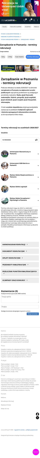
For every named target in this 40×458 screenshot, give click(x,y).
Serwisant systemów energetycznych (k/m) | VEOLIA (16, 351)
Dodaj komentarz (33, 314)
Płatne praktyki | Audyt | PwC (9, 364)
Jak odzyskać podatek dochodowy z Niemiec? (14, 336)
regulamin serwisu (25, 311)
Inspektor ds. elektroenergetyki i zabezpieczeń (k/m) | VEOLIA (19, 353)
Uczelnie (27, 27)
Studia (4, 27)
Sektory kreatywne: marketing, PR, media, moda (15, 340)
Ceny (3, 57)
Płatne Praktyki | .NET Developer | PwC (12, 368)
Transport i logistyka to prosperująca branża (13, 338)
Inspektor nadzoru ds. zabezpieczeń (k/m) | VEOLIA (16, 349)
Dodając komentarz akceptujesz (15, 311)
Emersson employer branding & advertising (20, 435)
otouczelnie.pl (5, 430)
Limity (10, 57)
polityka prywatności (31, 430)
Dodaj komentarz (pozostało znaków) (13, 293)
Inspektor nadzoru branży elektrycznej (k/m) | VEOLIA (16, 355)
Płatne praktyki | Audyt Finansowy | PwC (13, 370)
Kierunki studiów (15, 27)
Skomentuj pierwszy (36, 452)
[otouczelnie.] (8, 20)
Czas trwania (19, 57)
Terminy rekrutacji (33, 57)
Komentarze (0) (35, 51)
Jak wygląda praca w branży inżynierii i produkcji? (15, 342)
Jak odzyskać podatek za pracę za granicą (12, 334)
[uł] (20, 8)
